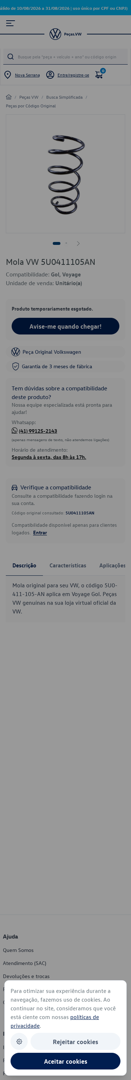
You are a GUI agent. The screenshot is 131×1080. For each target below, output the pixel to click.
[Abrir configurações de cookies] (19, 1041)
